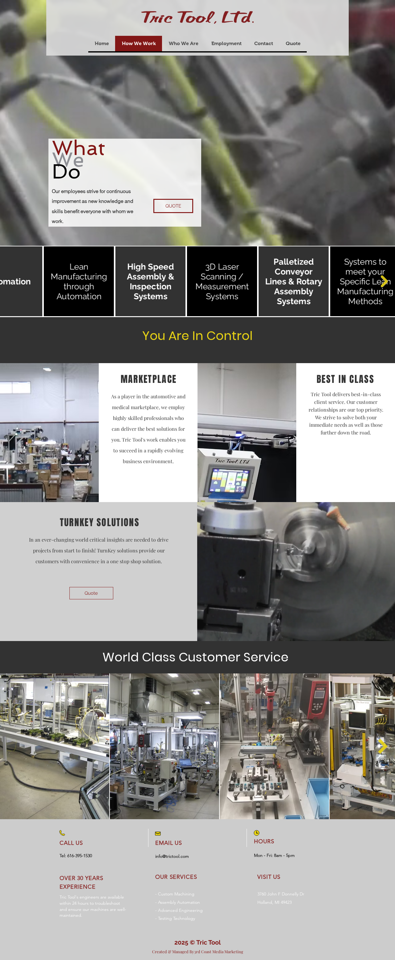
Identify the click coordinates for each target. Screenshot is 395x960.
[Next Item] (384, 281)
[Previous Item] (12, 746)
